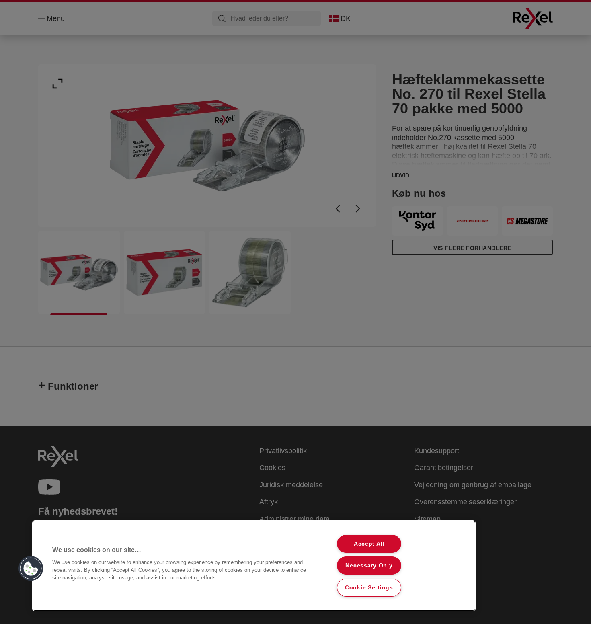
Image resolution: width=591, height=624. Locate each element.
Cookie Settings (369, 587)
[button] (31, 568)
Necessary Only (368, 565)
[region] (254, 565)
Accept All (369, 543)
